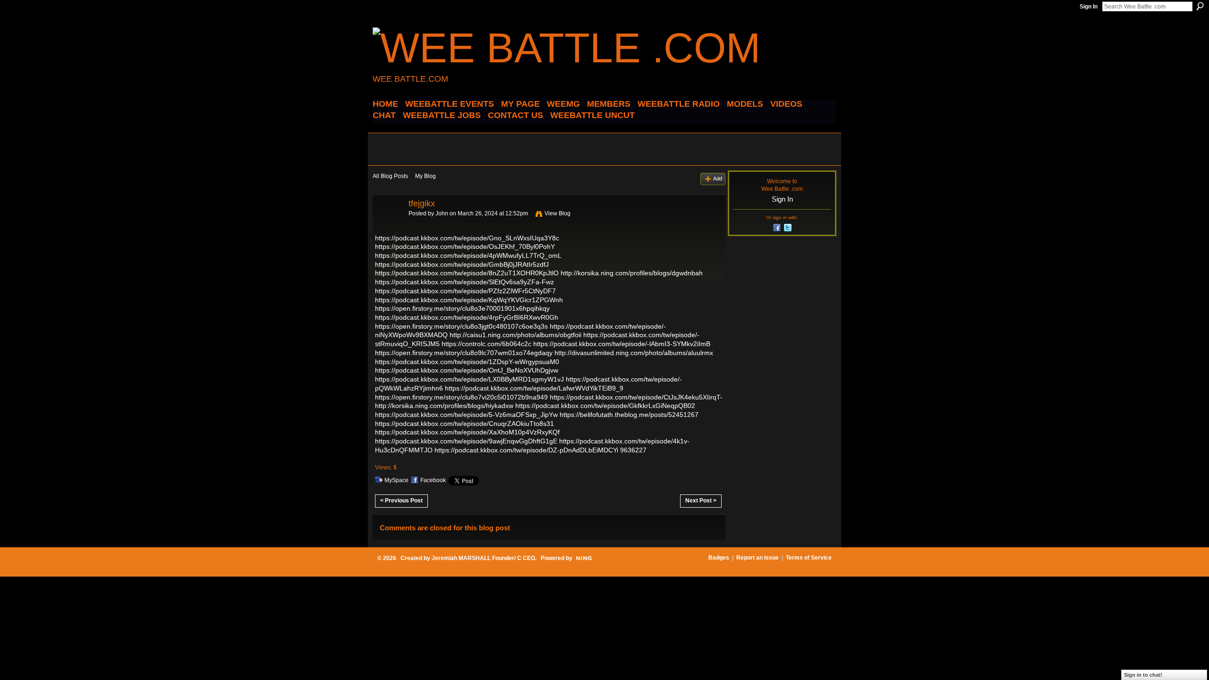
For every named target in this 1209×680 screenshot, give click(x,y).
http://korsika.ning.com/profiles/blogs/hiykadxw (444, 405)
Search (1200, 6)
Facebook (433, 480)
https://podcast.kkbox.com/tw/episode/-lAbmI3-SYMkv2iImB (621, 344)
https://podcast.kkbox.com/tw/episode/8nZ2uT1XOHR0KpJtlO (467, 273)
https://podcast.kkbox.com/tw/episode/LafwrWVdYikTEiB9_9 (534, 388)
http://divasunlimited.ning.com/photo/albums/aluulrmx (633, 353)
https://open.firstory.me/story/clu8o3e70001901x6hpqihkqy (462, 308)
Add (717, 178)
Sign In (1089, 6)
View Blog (557, 213)
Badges (718, 557)
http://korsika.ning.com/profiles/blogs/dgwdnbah (632, 273)
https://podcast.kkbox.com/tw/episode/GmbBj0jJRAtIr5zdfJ (462, 264)
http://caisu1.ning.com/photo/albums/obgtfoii (515, 335)
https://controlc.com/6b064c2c (486, 344)
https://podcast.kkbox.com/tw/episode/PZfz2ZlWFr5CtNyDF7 (465, 291)
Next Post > (700, 500)
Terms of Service (809, 557)
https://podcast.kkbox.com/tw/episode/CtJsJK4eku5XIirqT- (636, 397)
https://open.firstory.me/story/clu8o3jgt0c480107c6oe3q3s (461, 326)
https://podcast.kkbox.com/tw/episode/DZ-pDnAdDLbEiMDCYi (526, 450)
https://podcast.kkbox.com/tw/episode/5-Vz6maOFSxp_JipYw (466, 414)
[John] (388, 224)
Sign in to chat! (1143, 675)
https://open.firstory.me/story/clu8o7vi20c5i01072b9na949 (461, 397)
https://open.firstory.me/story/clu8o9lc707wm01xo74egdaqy (464, 353)
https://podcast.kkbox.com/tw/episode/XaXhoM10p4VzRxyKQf (467, 432)
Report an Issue (757, 557)
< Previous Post (401, 500)
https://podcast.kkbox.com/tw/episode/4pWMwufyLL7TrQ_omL (468, 255)
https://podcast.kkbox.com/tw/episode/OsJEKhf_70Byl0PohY (465, 246)
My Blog (425, 176)
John (441, 213)
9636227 (633, 450)
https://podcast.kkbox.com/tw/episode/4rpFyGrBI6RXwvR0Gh (466, 317)
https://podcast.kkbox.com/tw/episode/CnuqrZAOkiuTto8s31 (464, 423)
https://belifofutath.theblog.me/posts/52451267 (629, 414)
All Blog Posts (390, 176)
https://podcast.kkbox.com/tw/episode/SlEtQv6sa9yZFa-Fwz (464, 282)
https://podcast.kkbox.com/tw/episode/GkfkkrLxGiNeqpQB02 (605, 405)
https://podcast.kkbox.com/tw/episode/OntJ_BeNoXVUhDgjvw (466, 370)
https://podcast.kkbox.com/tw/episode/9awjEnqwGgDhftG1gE (466, 441)
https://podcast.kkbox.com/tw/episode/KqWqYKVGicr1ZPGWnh (469, 300)
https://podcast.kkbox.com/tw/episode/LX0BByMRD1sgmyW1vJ (469, 379)
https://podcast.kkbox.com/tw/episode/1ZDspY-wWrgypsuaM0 (467, 362)
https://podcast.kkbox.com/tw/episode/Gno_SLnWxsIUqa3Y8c (467, 238)
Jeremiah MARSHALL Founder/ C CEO (483, 558)
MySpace (396, 480)
